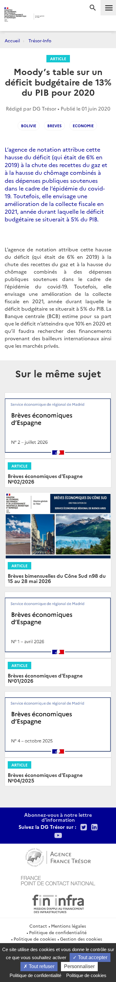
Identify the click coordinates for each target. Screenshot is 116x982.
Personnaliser (79, 966)
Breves (54, 125)
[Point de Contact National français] (58, 879)
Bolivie (28, 125)
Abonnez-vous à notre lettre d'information (58, 817)
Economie (83, 125)
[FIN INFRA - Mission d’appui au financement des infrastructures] (58, 903)
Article (58, 58)
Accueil (12, 40)
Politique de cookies (35, 939)
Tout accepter (92, 957)
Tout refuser (41, 966)
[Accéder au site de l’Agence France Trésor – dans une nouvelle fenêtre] (58, 856)
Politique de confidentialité (58, 932)
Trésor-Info (39, 40)
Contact (38, 926)
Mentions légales (68, 926)
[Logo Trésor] (53, 17)
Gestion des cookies (81, 939)
